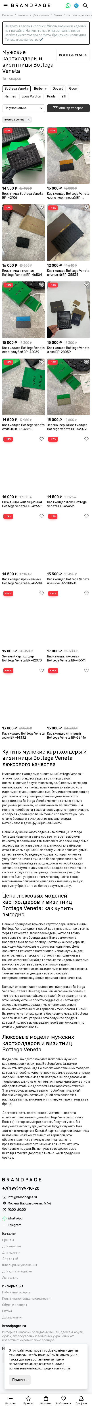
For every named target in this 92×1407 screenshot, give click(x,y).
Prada (51, 96)
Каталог (23, 15)
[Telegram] (76, 5)
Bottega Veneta (16, 89)
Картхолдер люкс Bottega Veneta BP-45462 (67, 504)
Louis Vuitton (31, 96)
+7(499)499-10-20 (21, 1188)
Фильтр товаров (71, 108)
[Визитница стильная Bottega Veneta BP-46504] (23, 232)
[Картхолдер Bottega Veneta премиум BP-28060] (68, 541)
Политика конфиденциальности (26, 1299)
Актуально (10, 1278)
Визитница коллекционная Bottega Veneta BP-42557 (22, 504)
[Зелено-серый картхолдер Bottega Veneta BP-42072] (68, 387)
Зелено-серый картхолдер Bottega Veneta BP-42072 (67, 427)
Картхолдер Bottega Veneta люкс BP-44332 (23, 735)
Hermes (10, 96)
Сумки (58, 15)
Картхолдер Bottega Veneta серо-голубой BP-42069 (23, 350)
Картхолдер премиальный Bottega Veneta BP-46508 (22, 581)
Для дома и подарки (17, 1271)
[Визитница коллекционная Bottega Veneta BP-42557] (23, 464)
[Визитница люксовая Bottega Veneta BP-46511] (68, 618)
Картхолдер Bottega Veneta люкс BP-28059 (68, 350)
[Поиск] (85, 5)
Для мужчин (41, 15)
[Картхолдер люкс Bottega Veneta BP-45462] (68, 464)
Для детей (10, 1259)
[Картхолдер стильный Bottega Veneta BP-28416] (68, 695)
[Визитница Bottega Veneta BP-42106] (23, 155)
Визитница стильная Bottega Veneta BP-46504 (22, 273)
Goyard (58, 89)
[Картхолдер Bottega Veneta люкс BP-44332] (23, 695)
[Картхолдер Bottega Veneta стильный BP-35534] (68, 232)
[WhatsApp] (68, 5)
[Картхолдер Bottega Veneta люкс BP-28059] (68, 309)
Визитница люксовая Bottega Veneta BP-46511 (66, 658)
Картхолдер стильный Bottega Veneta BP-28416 (66, 735)
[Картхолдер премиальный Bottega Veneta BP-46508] (23, 541)
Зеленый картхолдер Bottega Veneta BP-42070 (22, 658)
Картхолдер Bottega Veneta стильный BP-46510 (23, 427)
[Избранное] (41, 130)
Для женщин (11, 1246)
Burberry (40, 89)
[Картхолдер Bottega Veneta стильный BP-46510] (23, 387)
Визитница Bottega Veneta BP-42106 (22, 196)
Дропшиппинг (12, 1317)
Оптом (7, 1311)
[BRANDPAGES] (30, 5)
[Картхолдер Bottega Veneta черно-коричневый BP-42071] (68, 155)
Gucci (73, 89)
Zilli (64, 96)
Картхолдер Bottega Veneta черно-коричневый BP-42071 (68, 196)
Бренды (8, 1240)
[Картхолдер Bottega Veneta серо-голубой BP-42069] (23, 309)
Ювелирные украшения (19, 1265)
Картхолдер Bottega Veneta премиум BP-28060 (68, 581)
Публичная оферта (16, 1292)
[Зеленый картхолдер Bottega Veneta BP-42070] (23, 618)
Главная (7, 15)
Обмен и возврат (14, 1305)
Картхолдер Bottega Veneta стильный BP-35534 (68, 273)
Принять (19, 1380)
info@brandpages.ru (22, 1197)
